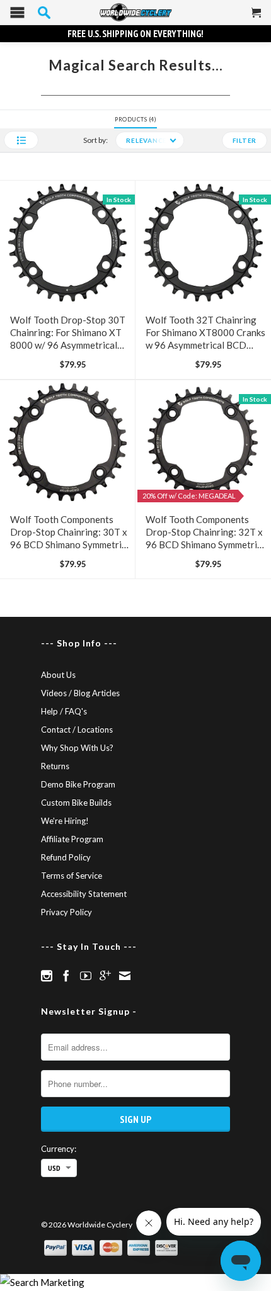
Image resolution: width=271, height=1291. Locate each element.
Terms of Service (71, 876)
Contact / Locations (77, 729)
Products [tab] (134, 119)
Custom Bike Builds (76, 803)
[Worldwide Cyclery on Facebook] (66, 975)
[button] (21, 140)
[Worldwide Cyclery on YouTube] (85, 975)
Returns (55, 766)
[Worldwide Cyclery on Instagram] (46, 975)
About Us (58, 675)
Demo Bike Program (78, 784)
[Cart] (256, 18)
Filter (245, 140)
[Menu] (17, 15)
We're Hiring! (65, 821)
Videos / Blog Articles (80, 693)
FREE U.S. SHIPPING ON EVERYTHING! (135, 34)
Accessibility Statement (84, 894)
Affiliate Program (72, 839)
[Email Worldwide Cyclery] (124, 975)
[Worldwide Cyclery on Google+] (105, 975)
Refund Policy (66, 857)
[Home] (135, 12)
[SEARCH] (44, 12)
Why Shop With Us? (77, 748)
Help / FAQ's (64, 711)
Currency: (58, 1149)
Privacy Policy (66, 912)
